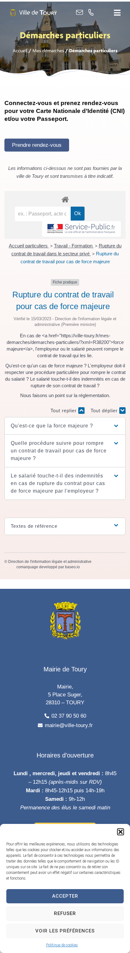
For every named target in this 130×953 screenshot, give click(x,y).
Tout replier (64, 410)
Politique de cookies (62, 945)
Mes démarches (48, 50)
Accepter (65, 896)
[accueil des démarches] (65, 199)
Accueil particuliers (29, 245)
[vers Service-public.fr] (81, 229)
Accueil (20, 50)
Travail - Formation (74, 245)
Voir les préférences (65, 931)
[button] (120, 832)
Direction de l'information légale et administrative (50, 561)
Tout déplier (105, 410)
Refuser (65, 913)
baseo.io (72, 567)
